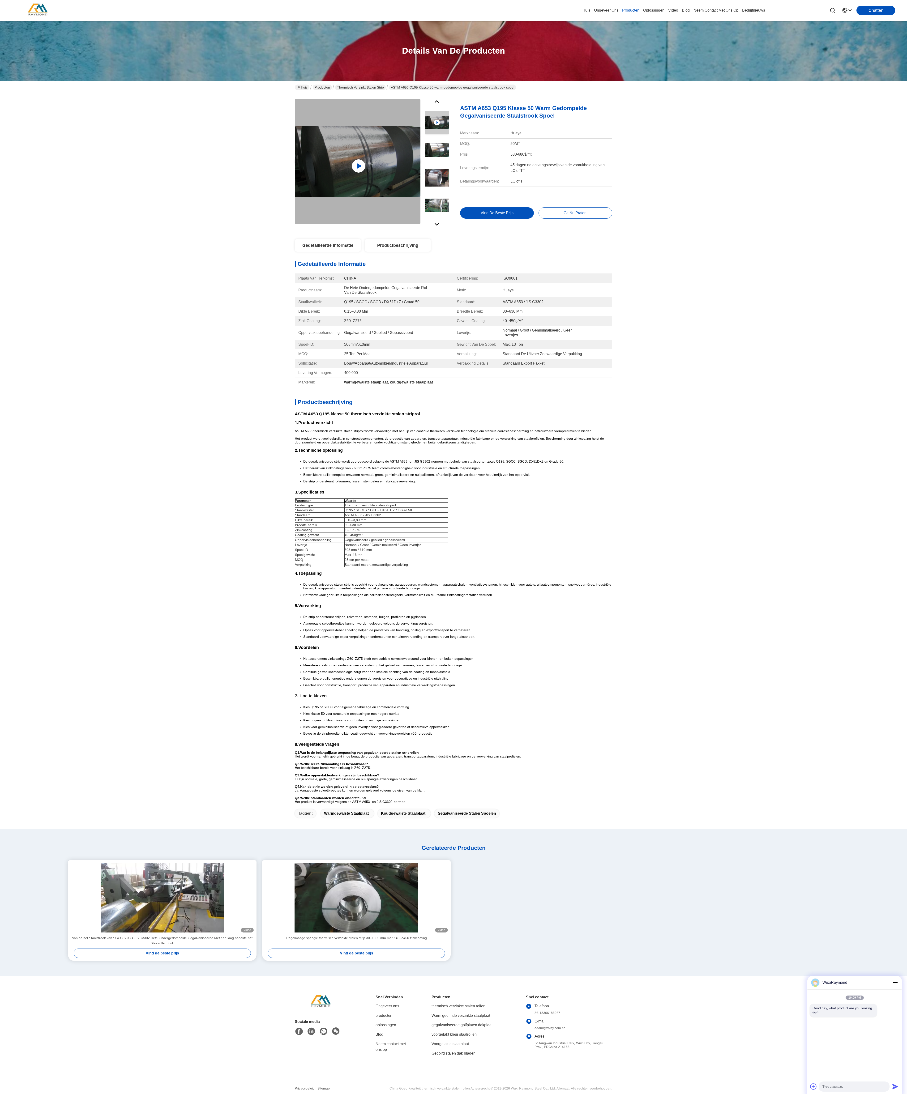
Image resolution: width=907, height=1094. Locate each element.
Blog (379, 1034)
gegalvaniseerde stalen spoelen (467, 813)
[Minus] (895, 982)
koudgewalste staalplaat (403, 813)
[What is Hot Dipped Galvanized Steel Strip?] (357, 161)
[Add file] (813, 1086)
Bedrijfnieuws (753, 10)
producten (630, 10)
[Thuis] (321, 1008)
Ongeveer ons (387, 1006)
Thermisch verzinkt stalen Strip (360, 87)
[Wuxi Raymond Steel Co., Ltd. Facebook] (299, 1031)
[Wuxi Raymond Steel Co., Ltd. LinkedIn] (311, 1031)
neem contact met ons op (715, 10)
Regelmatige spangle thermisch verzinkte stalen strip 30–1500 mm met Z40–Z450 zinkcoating (356, 938)
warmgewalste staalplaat (346, 813)
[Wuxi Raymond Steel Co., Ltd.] (38, 10)
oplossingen (653, 10)
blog (686, 10)
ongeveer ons (606, 10)
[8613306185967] (323, 1031)
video (673, 10)
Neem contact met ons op (391, 1046)
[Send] (895, 1086)
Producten (322, 87)
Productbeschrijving (397, 245)
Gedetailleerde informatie (327, 245)
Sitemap (323, 1088)
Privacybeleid (305, 1088)
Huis (586, 10)
